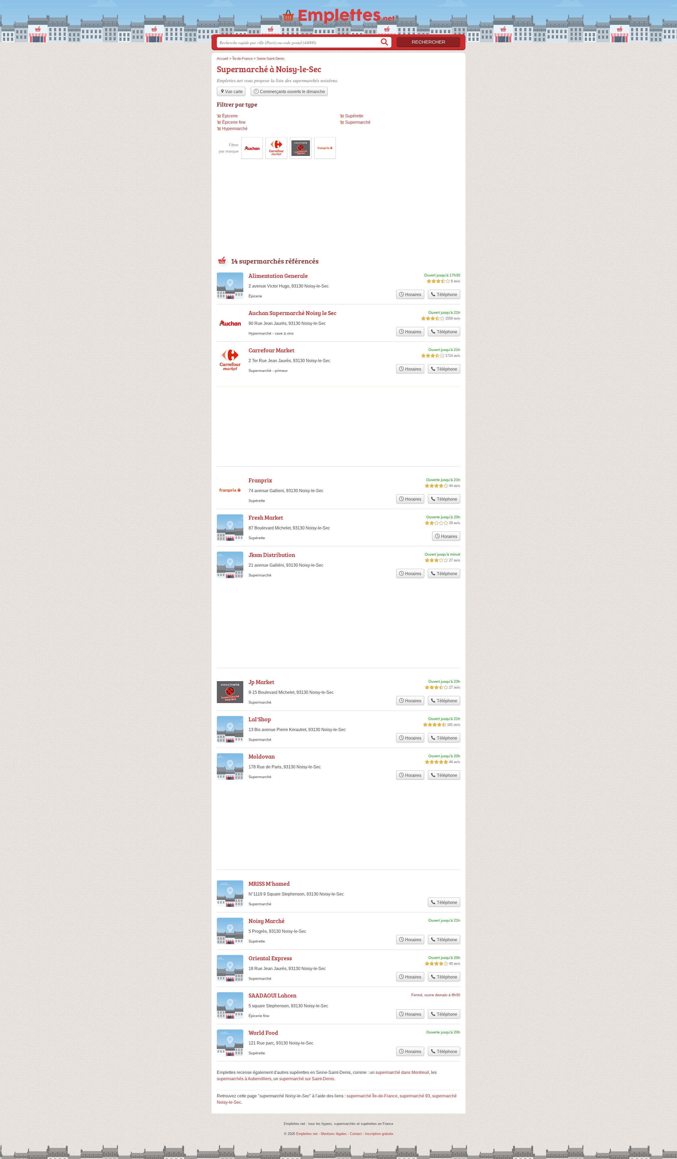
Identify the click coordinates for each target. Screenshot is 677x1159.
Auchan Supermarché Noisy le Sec (292, 313)
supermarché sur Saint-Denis (306, 1079)
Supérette (354, 116)
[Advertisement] (338, 212)
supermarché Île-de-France (372, 1096)
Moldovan (262, 756)
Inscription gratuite (379, 1134)
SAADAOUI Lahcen (272, 995)
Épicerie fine (234, 122)
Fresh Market (266, 517)
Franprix (260, 480)
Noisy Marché (267, 921)
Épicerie (230, 116)
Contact (356, 1134)
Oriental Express (270, 958)
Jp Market (261, 682)
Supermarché (357, 122)
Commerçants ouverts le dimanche (292, 91)
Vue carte (234, 91)
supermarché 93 (415, 1096)
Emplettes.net (307, 1134)
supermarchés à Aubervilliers (244, 1079)
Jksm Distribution (272, 555)
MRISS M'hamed (269, 883)
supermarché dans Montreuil (402, 1072)
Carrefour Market (271, 350)
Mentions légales (334, 1134)
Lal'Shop (260, 719)
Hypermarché (235, 128)
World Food (263, 1032)
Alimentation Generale (278, 275)
